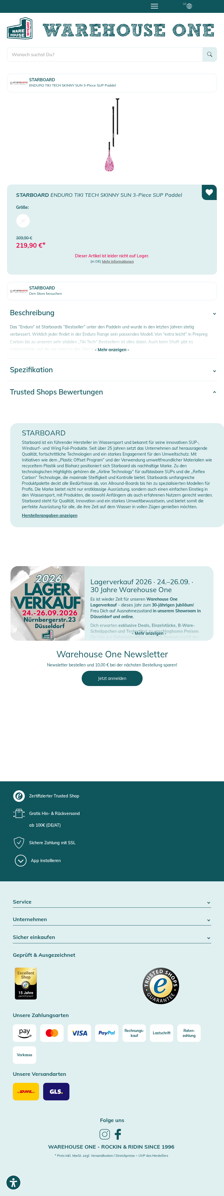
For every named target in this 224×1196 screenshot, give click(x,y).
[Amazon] (24, 1033)
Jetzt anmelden (112, 678)
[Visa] (79, 1033)
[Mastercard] (52, 1033)
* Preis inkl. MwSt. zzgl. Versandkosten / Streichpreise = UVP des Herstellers (111, 1156)
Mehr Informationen (118, 261)
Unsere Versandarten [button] (39, 1074)
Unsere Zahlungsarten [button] (41, 1015)
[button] (149, 627)
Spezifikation (31, 369)
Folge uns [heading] (112, 1120)
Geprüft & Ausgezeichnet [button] (44, 955)
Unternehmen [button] (30, 919)
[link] (105, 1138)
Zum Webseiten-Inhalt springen (29, 3)
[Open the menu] (154, 5)
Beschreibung (32, 312)
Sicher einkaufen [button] (34, 937)
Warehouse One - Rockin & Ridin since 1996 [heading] (111, 1146)
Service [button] (22, 902)
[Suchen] (209, 54)
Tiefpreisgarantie (113, 6)
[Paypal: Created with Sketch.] (106, 1033)
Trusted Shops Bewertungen (56, 391)
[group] (117, 796)
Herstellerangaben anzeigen (49, 515)
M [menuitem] (23, 220)
